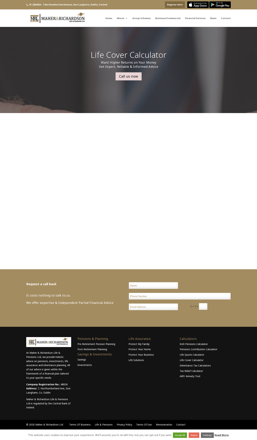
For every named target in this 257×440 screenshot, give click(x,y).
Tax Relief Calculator (191, 371)
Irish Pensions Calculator (194, 344)
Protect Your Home (139, 349)
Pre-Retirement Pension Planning (96, 344)
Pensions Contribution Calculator (198, 349)
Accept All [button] (180, 435)
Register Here (175, 4)
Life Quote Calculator (192, 354)
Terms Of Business (80, 424)
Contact (226, 18)
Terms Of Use (144, 424)
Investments (84, 365)
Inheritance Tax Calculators (195, 365)
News (213, 18)
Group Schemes (141, 18)
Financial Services (195, 18)
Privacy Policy (124, 424)
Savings (81, 359)
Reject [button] (194, 435)
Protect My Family (138, 344)
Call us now (128, 76)
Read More (222, 435)
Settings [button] (207, 435)
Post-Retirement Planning (92, 349)
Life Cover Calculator (128, 54)
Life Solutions (136, 360)
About (120, 18)
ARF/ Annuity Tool (190, 376)
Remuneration (164, 424)
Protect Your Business (141, 354)
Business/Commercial (167, 18)
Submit (221, 306)
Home (108, 18)
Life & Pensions (104, 424)
